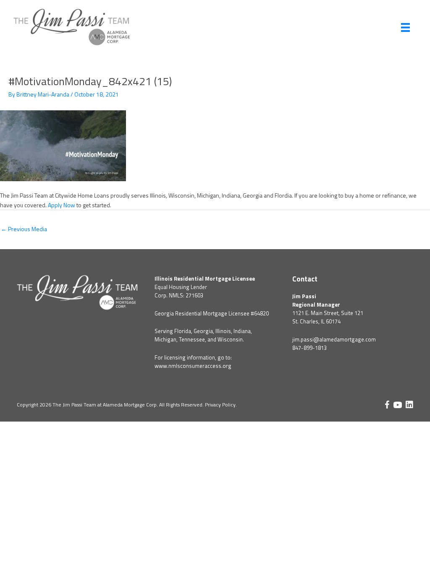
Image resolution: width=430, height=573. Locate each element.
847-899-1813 (309, 348)
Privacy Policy (220, 405)
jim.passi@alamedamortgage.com (334, 339)
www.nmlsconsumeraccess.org (193, 366)
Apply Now (61, 205)
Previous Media (24, 228)
